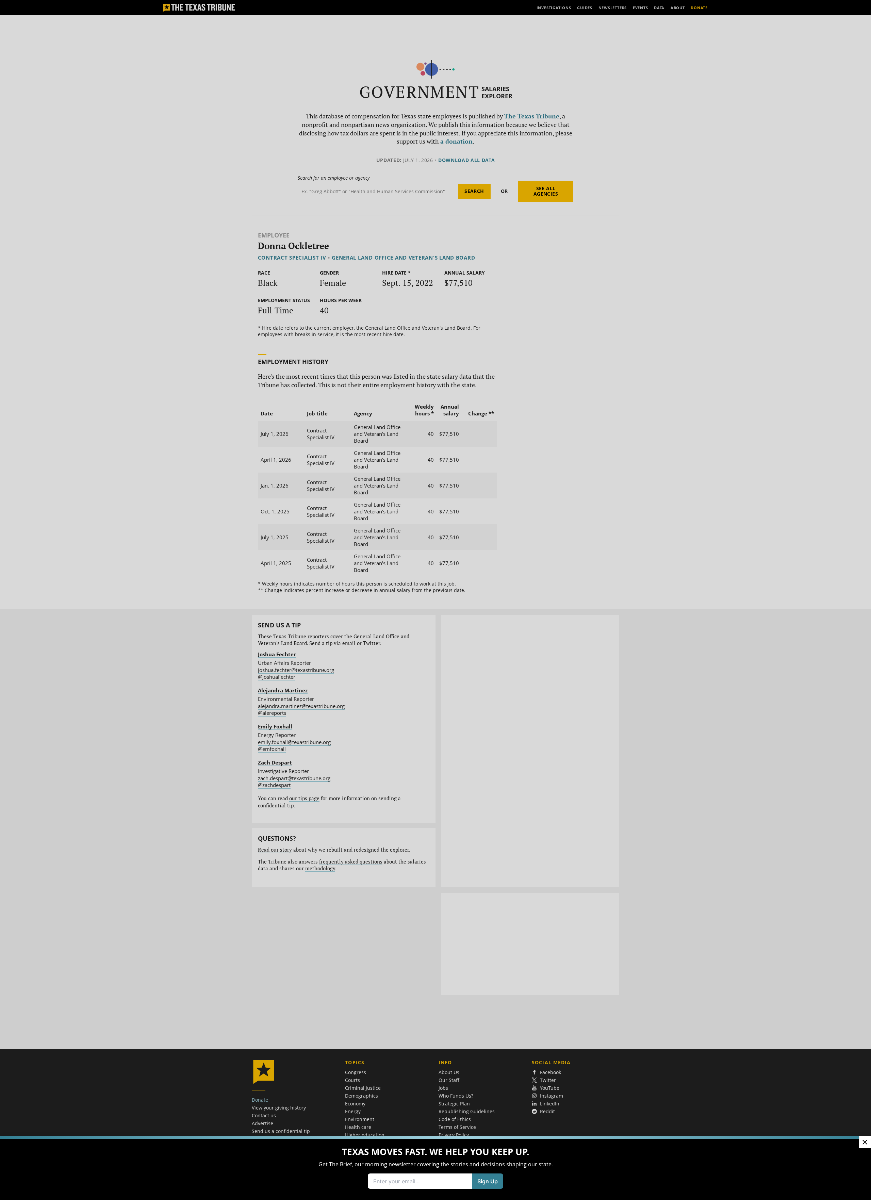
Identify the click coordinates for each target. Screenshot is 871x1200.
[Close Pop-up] (865, 1142)
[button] (435, 600)
